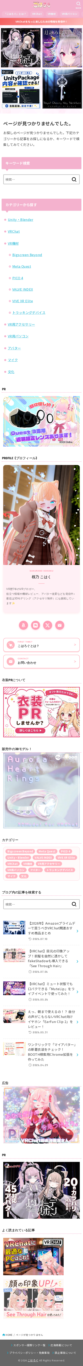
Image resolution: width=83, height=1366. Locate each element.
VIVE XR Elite (22, 300)
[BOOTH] (35, 625)
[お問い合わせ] (59, 625)
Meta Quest (21, 266)
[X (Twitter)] (47, 625)
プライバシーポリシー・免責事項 (29, 1353)
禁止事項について (65, 1353)
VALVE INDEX (22, 289)
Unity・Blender (20, 219)
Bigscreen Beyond (27, 254)
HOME (9, 1334)
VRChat (37, 13)
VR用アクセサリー (21, 324)
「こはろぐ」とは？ (15, 13)
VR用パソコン (69, 13)
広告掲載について (61, 1345)
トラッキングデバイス (28, 312)
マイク (13, 359)
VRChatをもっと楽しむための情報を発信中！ (42, 21)
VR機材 (52, 13)
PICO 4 (17, 277)
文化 (11, 371)
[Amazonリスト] (23, 625)
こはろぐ (33, 1360)
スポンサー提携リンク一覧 (29, 1345)
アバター (14, 348)
